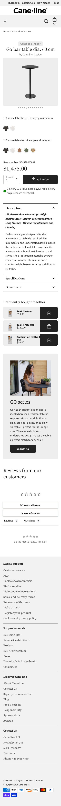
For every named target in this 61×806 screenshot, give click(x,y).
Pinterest (29, 780)
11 (38, 107)
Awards (8, 720)
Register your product (17, 613)
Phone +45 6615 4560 (15, 758)
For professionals (14, 628)
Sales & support (13, 563)
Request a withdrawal (16, 602)
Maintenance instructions (19, 591)
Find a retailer (12, 586)
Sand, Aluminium (12, 128)
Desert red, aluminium (19, 150)
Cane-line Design (32, 54)
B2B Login (14, 3)
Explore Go (23, 449)
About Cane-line (13, 683)
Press (56, 3)
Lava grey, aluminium (5, 128)
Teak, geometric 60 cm (33, 150)
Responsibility (12, 710)
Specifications (15, 278)
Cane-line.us (24, 784)
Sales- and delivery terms (19, 597)
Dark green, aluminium (26, 150)
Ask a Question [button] (32, 513)
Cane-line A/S (11, 737)
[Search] (46, 20)
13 (42, 107)
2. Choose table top (27, 140)
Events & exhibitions (16, 640)
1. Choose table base (28, 118)
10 (36, 107)
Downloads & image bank (19, 661)
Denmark (9, 753)
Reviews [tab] (8, 520)
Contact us (10, 688)
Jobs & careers (12, 704)
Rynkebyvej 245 (13, 742)
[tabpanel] (30, 82)
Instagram (18, 780)
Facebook (7, 780)
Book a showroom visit (17, 581)
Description (13, 208)
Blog (6, 699)
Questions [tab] (29, 520)
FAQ (6, 575)
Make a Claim (11, 607)
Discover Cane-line (15, 676)
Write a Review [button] (32, 505)
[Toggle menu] (4, 21)
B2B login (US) (12, 635)
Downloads (43, 3)
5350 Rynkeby (12, 748)
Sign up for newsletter (17, 694)
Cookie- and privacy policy (20, 618)
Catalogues (28, 3)
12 (40, 107)
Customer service (14, 570)
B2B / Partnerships (14, 651)
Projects (8, 645)
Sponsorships (11, 715)
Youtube (39, 780)
